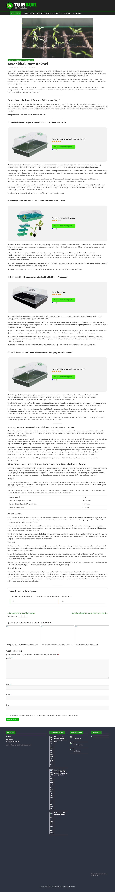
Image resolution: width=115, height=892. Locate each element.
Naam (9, 684)
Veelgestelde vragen (53, 13)
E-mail (9, 695)
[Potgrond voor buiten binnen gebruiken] (23, 627)
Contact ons (9, 740)
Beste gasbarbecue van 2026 (87, 645)
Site (7, 705)
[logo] (8, 736)
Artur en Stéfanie (13, 67)
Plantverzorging (29, 60)
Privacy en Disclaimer (12, 741)
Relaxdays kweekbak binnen (64, 218)
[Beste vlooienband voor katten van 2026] (57, 627)
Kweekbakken (19, 60)
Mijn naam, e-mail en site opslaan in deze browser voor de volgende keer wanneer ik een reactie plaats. (43, 715)
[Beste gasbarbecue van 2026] (92, 627)
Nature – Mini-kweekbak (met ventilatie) (68, 139)
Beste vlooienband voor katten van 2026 (57, 645)
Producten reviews (28, 13)
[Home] (8, 13)
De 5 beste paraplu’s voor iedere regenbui (59, 813)
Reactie (9, 658)
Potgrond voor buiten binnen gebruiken (22, 645)
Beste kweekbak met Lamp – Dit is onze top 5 (90, 613)
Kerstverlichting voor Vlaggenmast (21, 613)
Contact (67, 13)
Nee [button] (62, 601)
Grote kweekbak (59, 292)
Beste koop (14, 13)
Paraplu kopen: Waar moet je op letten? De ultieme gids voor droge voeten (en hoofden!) (60, 772)
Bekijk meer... (77, 13)
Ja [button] (13, 601)
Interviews (40, 13)
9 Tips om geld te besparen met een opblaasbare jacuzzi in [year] (60, 739)
